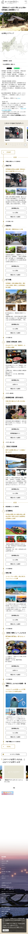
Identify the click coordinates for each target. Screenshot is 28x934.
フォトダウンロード (6, 895)
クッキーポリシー (10, 927)
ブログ (3, 869)
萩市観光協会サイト (15, 433)
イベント (3, 867)
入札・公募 (4, 913)
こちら (18, 98)
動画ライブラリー (5, 897)
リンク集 (3, 889)
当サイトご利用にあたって (7, 887)
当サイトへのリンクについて (8, 891)
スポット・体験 (5, 861)
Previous (3, 145)
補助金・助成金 (5, 911)
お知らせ (3, 878)
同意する (6, 930)
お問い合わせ (4, 902)
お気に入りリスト (5, 875)
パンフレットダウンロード (7, 900)
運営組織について (5, 885)
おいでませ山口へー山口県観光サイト (9, 2)
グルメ (3, 865)
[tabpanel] (14, 134)
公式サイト (15, 384)
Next (25, 145)
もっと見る (15, 212)
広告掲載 (3, 893)
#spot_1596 (14, 134)
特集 (2, 859)
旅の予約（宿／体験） (6, 871)
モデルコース (4, 863)
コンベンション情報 (6, 909)
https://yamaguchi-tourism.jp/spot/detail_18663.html (14, 774)
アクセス (3, 873)
